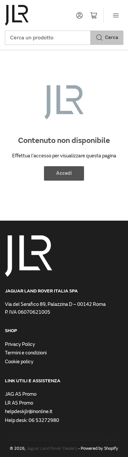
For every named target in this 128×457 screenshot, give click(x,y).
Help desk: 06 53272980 (32, 420)
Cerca (111, 37)
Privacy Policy (20, 344)
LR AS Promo (19, 403)
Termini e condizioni (26, 353)
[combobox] (64, 37)
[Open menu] (116, 15)
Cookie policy (19, 362)
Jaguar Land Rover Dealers (52, 448)
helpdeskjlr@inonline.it (29, 411)
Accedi (64, 173)
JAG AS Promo (20, 394)
